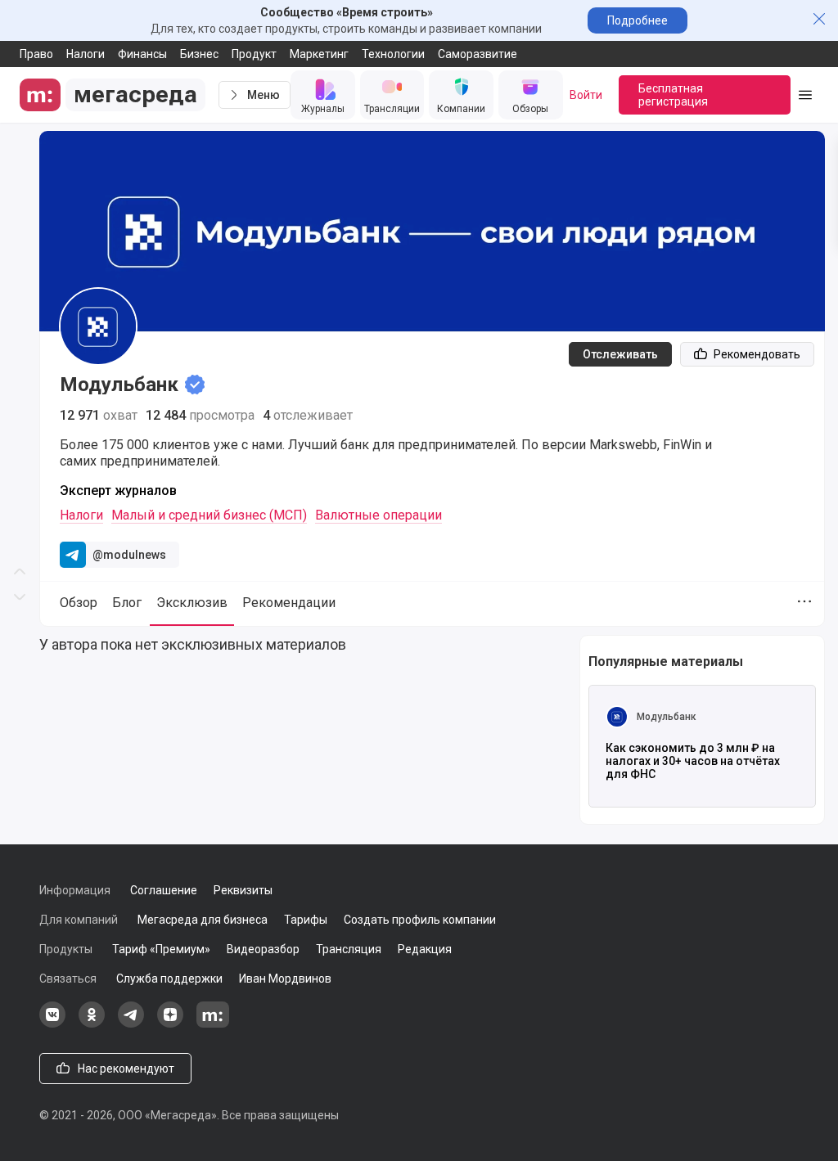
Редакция (425, 949)
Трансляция (348, 949)
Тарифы (305, 919)
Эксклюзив (192, 602)
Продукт (254, 54)
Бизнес (199, 54)
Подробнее (637, 20)
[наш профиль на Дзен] (170, 1023)
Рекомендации (289, 602)
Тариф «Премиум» (161, 949)
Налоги (85, 54)
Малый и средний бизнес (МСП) (209, 515)
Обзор (78, 602)
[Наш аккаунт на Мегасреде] (212, 1023)
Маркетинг (319, 54)
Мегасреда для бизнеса (202, 919)
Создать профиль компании (420, 919)
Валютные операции (378, 515)
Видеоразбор (263, 949)
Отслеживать (620, 354)
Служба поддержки (169, 978)
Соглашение (163, 890)
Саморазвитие (477, 54)
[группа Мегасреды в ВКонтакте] (52, 1023)
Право (36, 54)
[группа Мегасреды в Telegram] (131, 1023)
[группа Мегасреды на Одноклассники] (92, 1023)
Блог (127, 602)
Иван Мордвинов (285, 978)
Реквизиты (243, 890)
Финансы (142, 54)
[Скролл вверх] (19, 290)
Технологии (393, 54)
